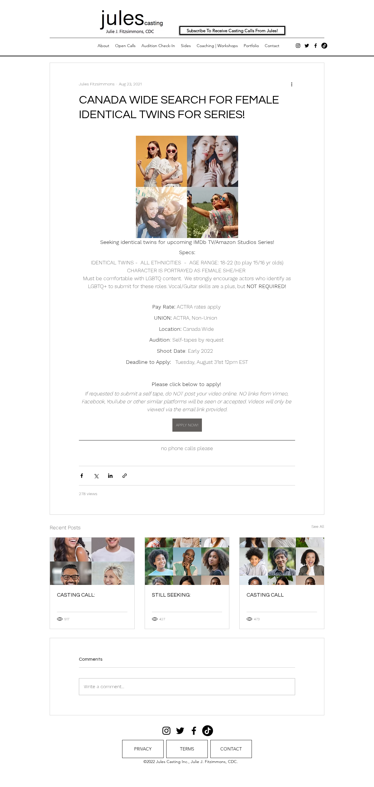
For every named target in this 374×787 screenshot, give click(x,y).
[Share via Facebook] (81, 475)
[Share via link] (124, 475)
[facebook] (315, 46)
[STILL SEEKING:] (187, 561)
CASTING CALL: (76, 595)
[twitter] (307, 46)
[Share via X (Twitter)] (96, 475)
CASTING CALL (265, 595)
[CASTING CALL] (282, 561)
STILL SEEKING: (171, 595)
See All (317, 526)
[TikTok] (324, 46)
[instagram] (298, 46)
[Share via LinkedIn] (110, 475)
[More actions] (291, 83)
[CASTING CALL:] (92, 561)
